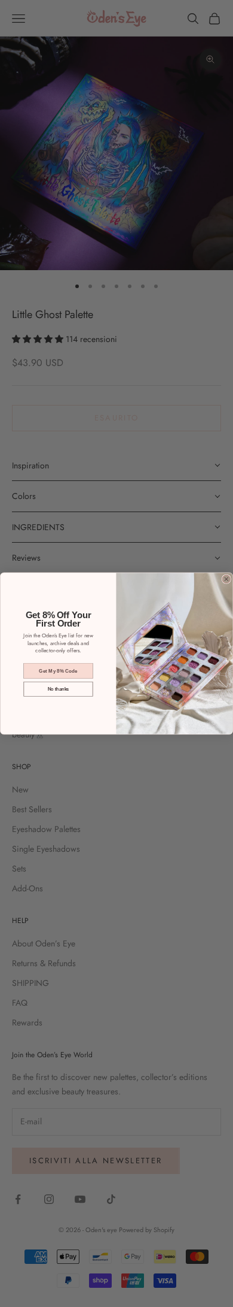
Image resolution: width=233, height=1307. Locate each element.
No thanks (58, 689)
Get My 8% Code (58, 670)
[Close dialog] (226, 579)
